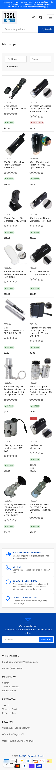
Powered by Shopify (35, 756)
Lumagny (34, 159)
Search (48, 29)
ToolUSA (7, 102)
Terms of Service (10, 686)
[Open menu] (50, 17)
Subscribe (46, 639)
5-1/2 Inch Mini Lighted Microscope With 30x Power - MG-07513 (40, 108)
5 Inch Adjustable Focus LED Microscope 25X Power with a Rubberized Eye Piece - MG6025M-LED (15, 509)
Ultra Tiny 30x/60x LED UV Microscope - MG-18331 (14, 448)
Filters (14, 59)
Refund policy (9, 690)
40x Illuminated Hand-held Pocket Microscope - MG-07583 (15, 274)
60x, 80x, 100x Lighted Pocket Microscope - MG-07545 (14, 165)
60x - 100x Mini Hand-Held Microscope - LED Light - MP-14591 (40, 165)
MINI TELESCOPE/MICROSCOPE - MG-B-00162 (14, 330)
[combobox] (28, 29)
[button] (11, 114)
